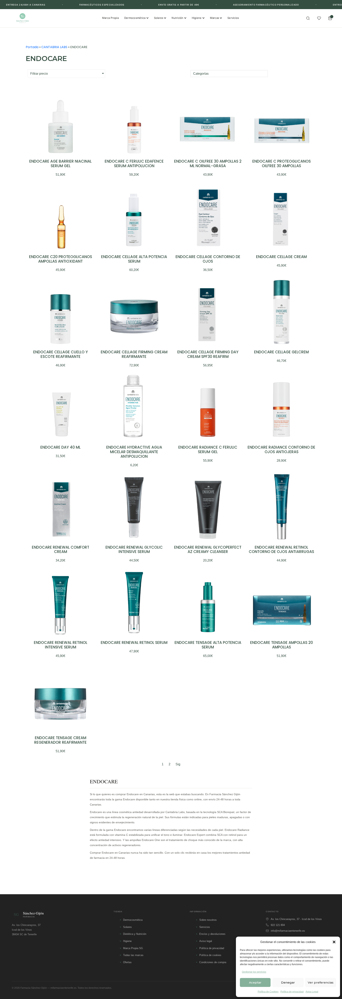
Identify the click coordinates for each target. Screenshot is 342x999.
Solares (158, 17)
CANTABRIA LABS (54, 47)
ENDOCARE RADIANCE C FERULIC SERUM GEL (207, 450)
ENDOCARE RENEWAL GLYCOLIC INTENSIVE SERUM (134, 550)
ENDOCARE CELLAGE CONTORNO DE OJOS (208, 259)
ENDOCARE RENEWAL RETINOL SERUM (134, 642)
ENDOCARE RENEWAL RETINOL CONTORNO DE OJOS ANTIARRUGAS (281, 550)
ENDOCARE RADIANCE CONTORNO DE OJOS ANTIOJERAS (281, 450)
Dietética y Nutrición (134, 933)
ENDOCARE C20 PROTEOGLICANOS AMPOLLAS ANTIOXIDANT (60, 259)
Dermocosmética (135, 17)
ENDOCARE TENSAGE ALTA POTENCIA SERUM (208, 645)
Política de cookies (210, 955)
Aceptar (255, 982)
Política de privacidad (292, 991)
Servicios (233, 17)
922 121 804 (278, 925)
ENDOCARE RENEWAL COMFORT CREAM (60, 550)
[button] (334, 942)
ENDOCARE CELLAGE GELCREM (281, 352)
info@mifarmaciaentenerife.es (288, 930)
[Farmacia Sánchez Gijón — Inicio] (22, 18)
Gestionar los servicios (254, 971)
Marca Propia (110, 17)
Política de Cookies (268, 991)
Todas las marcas (133, 955)
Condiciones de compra (212, 962)
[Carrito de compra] (330, 18)
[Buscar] (308, 18)
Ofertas (127, 962)
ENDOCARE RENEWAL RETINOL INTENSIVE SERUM (60, 645)
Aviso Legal (312, 991)
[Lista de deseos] (319, 18)
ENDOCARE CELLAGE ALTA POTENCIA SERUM (134, 259)
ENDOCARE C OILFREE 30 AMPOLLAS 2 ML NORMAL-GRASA (207, 164)
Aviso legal (205, 941)
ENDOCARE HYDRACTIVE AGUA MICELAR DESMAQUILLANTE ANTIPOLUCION (134, 452)
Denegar (288, 982)
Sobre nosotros (208, 919)
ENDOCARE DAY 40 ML (60, 447)
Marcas (214, 17)
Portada (32, 47)
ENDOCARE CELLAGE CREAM (281, 256)
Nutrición (177, 17)
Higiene (197, 17)
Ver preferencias (320, 982)
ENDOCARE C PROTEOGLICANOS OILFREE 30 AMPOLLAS (281, 164)
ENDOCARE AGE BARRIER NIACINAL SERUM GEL (60, 164)
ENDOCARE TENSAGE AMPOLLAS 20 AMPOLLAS (281, 645)
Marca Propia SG (133, 948)
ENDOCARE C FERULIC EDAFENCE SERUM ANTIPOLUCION (134, 164)
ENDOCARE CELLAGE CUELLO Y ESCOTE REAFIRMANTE (60, 354)
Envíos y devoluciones (212, 933)
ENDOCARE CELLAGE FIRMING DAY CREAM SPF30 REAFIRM (207, 354)
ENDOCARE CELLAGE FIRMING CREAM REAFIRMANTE (134, 354)
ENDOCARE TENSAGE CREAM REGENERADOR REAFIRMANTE (60, 740)
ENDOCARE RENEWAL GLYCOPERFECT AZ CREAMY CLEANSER (207, 550)
